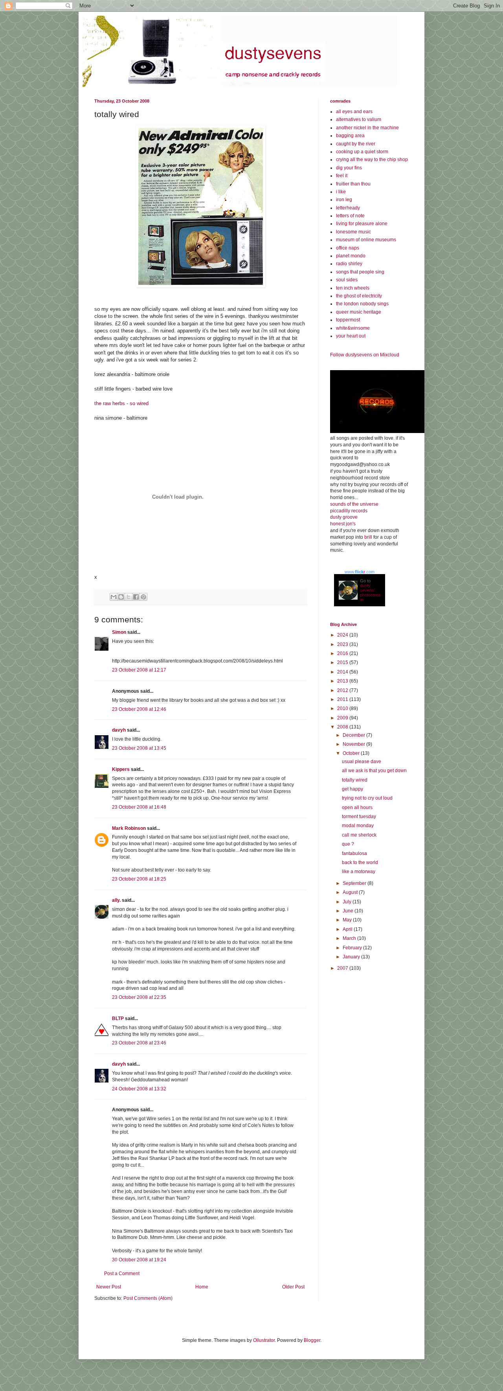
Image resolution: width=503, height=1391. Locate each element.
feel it (341, 175)
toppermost (348, 320)
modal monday (358, 825)
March (350, 938)
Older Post (293, 1287)
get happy (352, 789)
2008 (343, 727)
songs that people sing (360, 272)
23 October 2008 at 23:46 (139, 1043)
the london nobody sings (362, 303)
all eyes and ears (354, 111)
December (354, 735)
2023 (343, 644)
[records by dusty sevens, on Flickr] (377, 431)
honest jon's (343, 524)
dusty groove (344, 517)
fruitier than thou (353, 184)
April (348, 929)
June (348, 911)
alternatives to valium (358, 119)
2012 (343, 690)
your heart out (350, 336)
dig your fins (349, 168)
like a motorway (358, 871)
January (352, 957)
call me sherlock (359, 835)
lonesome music (353, 232)
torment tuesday (359, 816)
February (353, 948)
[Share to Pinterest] (143, 597)
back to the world (360, 862)
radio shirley (349, 263)
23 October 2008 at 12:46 (139, 709)
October (352, 753)
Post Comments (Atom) (148, 1298)
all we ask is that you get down (374, 770)
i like (341, 192)
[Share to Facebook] (136, 597)
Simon (119, 632)
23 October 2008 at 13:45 (139, 748)
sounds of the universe (354, 504)
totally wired (354, 780)
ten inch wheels (352, 288)
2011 (343, 699)
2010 (343, 708)
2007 (343, 968)
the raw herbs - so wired (121, 403)
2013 (343, 681)
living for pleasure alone (361, 223)
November (354, 744)
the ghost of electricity (359, 296)
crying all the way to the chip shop (372, 159)
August (351, 892)
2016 (343, 653)
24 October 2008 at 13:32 (139, 1089)
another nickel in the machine (367, 127)
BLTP (118, 1018)
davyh (119, 730)
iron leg (344, 199)
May (348, 920)
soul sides (347, 280)
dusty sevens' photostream (370, 592)
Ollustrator (264, 1340)
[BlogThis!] (121, 597)
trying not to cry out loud (367, 798)
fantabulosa (354, 853)
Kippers (121, 769)
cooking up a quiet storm (362, 151)
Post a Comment (122, 1273)
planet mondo (350, 256)
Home (201, 1287)
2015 (343, 662)
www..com (359, 571)
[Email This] (113, 597)
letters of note (350, 215)
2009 (343, 718)
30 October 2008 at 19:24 (139, 1260)
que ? (348, 844)
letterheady (348, 208)
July (347, 902)
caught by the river (355, 144)
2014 (343, 672)
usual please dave (361, 761)
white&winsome (353, 328)
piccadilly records (348, 511)
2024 (343, 635)
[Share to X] (128, 597)
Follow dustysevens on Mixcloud (364, 355)
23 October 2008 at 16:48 (139, 807)
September (355, 883)
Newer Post (108, 1287)
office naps (347, 248)
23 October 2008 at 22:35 (139, 997)
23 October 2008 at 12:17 (139, 670)
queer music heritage (358, 312)
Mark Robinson (129, 828)
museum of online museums (366, 239)
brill (368, 537)
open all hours (357, 807)
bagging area (350, 135)
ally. (116, 900)
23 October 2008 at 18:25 (139, 879)
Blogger (312, 1340)
